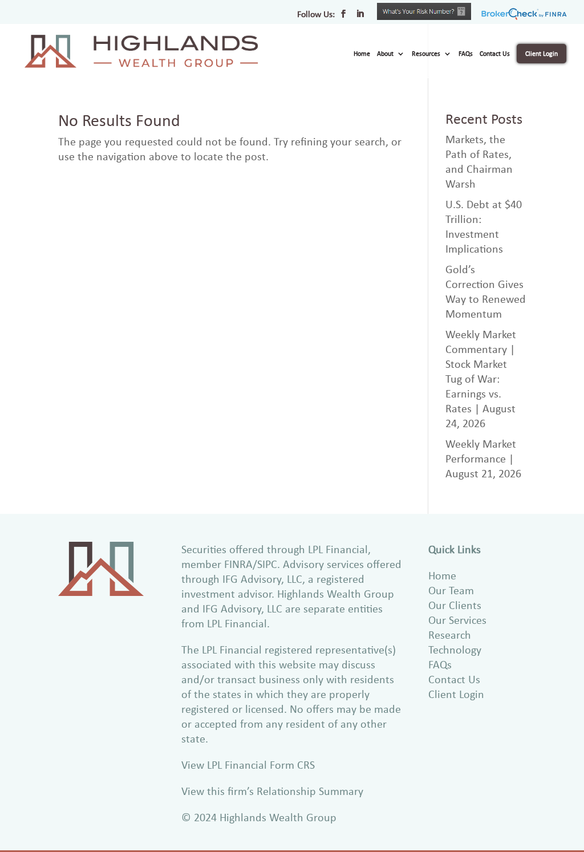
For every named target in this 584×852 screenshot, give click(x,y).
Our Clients (454, 604)
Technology (454, 649)
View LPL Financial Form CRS (248, 764)
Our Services (457, 619)
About (385, 54)
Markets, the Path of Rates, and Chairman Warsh (479, 161)
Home (362, 54)
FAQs (466, 54)
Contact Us (495, 54)
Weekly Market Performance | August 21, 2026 (483, 458)
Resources (426, 54)
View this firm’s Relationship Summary (272, 790)
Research (449, 634)
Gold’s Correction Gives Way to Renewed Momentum (485, 291)
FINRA (238, 563)
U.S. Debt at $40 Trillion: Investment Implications (483, 226)
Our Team (451, 590)
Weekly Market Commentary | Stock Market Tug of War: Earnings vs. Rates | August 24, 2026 (480, 378)
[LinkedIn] (360, 17)
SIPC (267, 563)
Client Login (541, 53)
